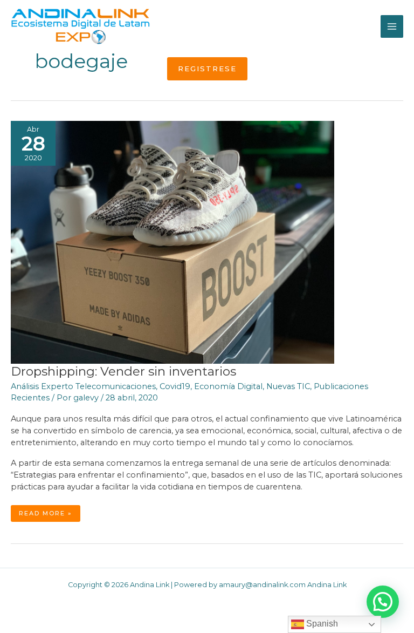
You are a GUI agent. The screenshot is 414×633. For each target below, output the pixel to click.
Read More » (49, 515)
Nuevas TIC (288, 386)
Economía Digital (228, 386)
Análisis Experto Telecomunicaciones (83, 386)
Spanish (321, 623)
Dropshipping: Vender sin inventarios (123, 371)
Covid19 (175, 386)
